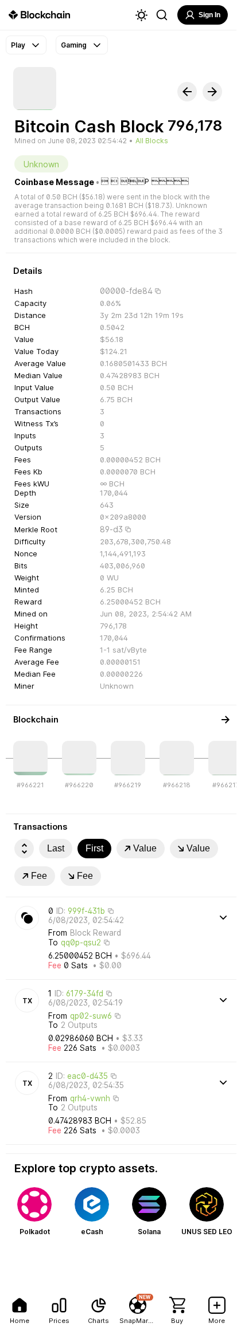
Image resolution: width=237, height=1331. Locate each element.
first (94, 848)
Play (18, 45)
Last (55, 848)
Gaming (74, 45)
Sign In (209, 15)
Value (145, 848)
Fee (39, 876)
